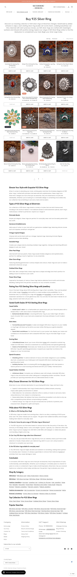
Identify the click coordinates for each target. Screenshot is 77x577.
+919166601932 (50, 529)
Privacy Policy (25, 526)
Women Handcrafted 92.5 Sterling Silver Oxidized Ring (29, 164)
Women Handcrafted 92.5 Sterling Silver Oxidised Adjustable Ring (29, 98)
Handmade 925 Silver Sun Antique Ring (65, 98)
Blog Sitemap (60, 528)
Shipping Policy (25, 536)
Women (67, 12)
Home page (7, 526)
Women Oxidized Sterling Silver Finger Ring (30, 131)
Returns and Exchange (27, 528)
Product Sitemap (61, 531)
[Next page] (42, 179)
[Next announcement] (72, 1)
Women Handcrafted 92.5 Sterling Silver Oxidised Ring (47, 98)
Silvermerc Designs (12, 568)
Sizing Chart (24, 534)
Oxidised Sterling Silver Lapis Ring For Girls (47, 64)
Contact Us (7, 531)
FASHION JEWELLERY (38, 12)
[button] (5, 7)
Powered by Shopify (21, 568)
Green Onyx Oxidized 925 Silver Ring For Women (64, 131)
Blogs (5, 534)
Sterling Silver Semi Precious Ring (12, 97)
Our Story (6, 528)
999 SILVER (9, 12)
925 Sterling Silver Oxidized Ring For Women (47, 164)
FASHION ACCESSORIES (54, 12)
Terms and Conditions (27, 531)
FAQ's (5, 539)
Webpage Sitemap (61, 526)
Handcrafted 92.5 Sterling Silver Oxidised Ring (12, 64)
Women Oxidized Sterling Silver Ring (12, 164)
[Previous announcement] (4, 1)
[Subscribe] (29, 549)
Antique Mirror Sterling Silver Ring (30, 64)
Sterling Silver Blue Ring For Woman (65, 64)
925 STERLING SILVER (22, 12)
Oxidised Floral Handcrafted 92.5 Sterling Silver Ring (47, 131)
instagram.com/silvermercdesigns (50, 538)
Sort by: (48, 38)
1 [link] (34, 178)
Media (5, 536)
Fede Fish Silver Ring (65, 164)
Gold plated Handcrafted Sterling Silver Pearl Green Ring (12, 131)
